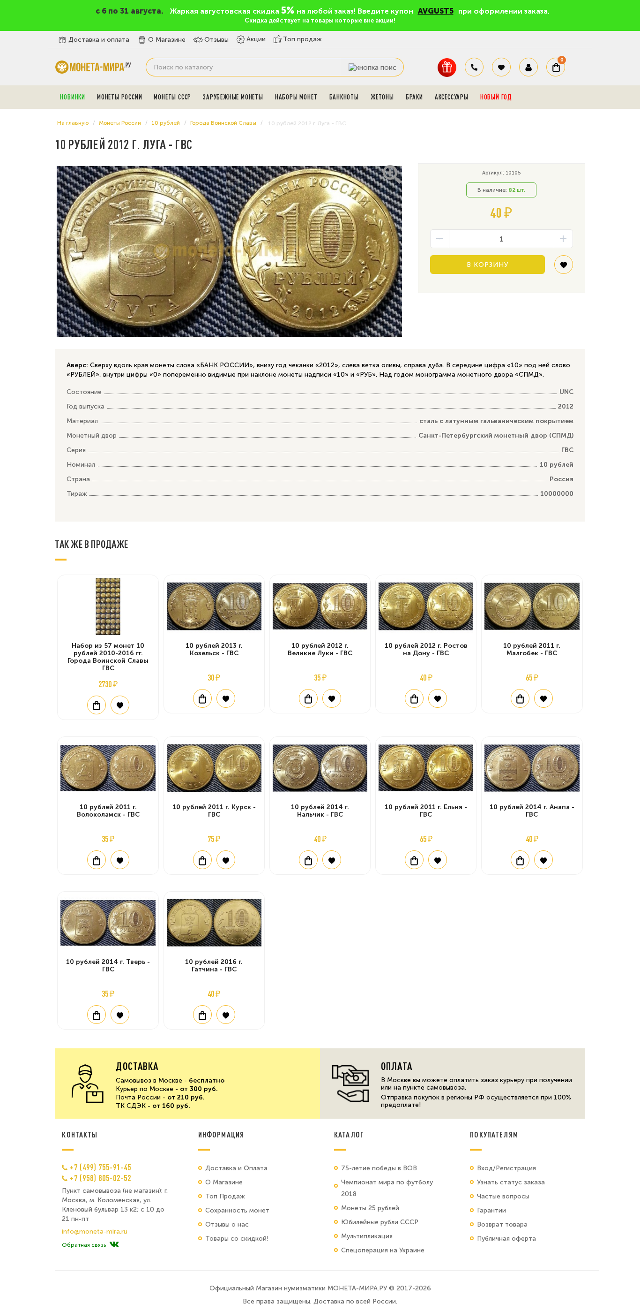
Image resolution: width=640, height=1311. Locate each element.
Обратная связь (84, 1245)
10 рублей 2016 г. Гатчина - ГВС (214, 965)
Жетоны (382, 97)
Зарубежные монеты (233, 97)
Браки (414, 97)
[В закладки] (563, 268)
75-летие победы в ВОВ (379, 1168)
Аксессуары (452, 97)
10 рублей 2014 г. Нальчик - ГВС (320, 810)
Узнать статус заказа (511, 1182)
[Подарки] (447, 67)
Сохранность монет (237, 1210)
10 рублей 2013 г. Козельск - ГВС (214, 649)
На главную (73, 123)
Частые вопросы (503, 1196)
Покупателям (494, 1134)
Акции (256, 39)
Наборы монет (296, 97)
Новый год (496, 97)
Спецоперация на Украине (382, 1250)
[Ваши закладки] (501, 67)
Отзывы (216, 40)
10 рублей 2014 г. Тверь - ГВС (108, 965)
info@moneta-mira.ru (94, 1231)
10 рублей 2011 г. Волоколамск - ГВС (108, 810)
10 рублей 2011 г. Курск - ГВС (214, 810)
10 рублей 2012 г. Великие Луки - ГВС (320, 649)
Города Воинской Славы (223, 123)
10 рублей (165, 123)
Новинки (72, 97)
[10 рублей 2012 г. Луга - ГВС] (229, 251)
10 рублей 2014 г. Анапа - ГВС (532, 810)
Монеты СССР (172, 97)
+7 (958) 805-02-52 (100, 1177)
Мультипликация (367, 1236)
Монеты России (119, 97)
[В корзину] (96, 705)
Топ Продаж (225, 1196)
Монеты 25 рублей (370, 1208)
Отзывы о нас (227, 1224)
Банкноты (344, 97)
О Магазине (167, 40)
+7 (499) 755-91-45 (100, 1167)
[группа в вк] (114, 1245)
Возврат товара (502, 1224)
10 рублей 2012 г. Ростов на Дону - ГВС (426, 649)
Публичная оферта (506, 1239)
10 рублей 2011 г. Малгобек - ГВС (531, 649)
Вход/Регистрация (506, 1168)
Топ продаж (302, 39)
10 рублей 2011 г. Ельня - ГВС (426, 810)
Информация (221, 1134)
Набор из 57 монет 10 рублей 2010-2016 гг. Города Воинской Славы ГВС (108, 657)
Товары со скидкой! (236, 1239)
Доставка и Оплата (236, 1168)
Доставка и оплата (98, 40)
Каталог (349, 1134)
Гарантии (491, 1210)
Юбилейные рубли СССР (379, 1222)
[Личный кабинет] (528, 67)
